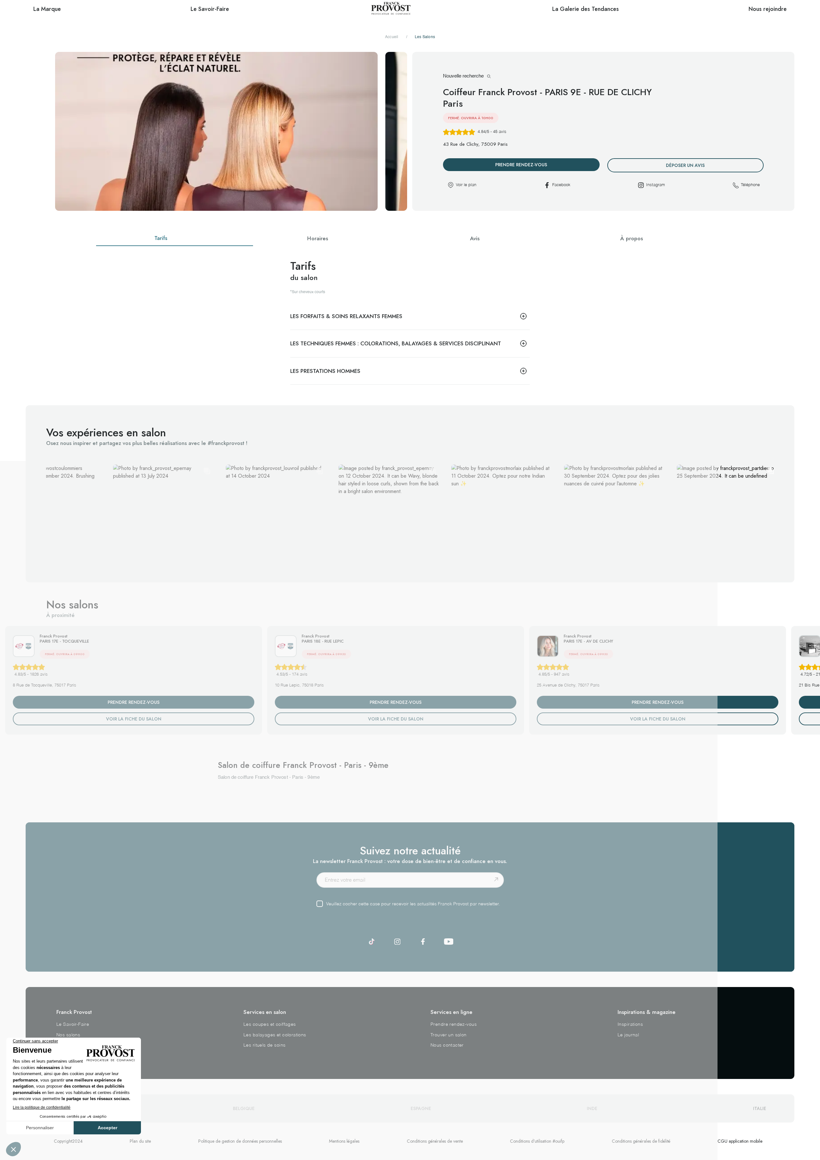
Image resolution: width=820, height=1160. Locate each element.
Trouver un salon (448, 1035)
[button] (50, 515)
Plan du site (140, 1141)
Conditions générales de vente (435, 1141)
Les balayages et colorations (274, 1035)
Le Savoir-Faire (72, 1024)
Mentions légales (344, 1141)
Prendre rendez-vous (453, 1024)
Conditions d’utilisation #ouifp (537, 1141)
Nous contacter (447, 1045)
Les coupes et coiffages (269, 1024)
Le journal (628, 1035)
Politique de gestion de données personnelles (240, 1141)
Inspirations (630, 1024)
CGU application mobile (740, 1141)
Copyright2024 (68, 1141)
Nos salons (68, 1035)
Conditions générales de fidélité (641, 1141)
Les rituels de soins (264, 1045)
